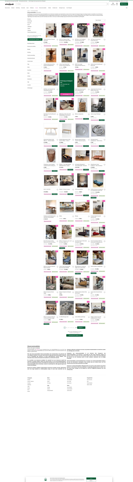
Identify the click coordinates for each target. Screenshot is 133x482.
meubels (37, 349)
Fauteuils (28, 382)
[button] (87, 1)
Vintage (48, 387)
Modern (48, 388)
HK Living (48, 382)
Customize (91, 480)
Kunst (28, 389)
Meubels (28, 379)
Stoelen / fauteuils (30, 381)
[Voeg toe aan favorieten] (57, 40)
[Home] (9, 4)
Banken (28, 387)
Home (28, 10)
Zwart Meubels (69, 388)
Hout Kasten (69, 382)
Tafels (28, 386)
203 (76, 327)
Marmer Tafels (89, 384)
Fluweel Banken (89, 382)
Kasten (28, 391)
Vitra (88, 381)
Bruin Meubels (69, 387)
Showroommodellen (34, 10)
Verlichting (29, 384)
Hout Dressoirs (89, 379)
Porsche (48, 379)
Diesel (48, 381)
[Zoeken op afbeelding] (107, 4)
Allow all (91, 478)
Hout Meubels (69, 379)
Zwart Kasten (69, 390)
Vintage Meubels (50, 390)
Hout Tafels (69, 381)
